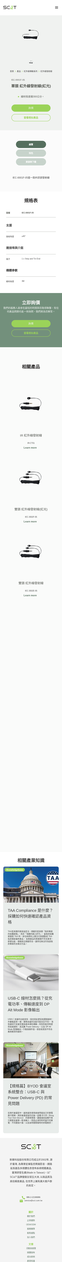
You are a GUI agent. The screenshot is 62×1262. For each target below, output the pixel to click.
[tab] (31, 144)
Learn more (30, 447)
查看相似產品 (31, 117)
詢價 (31, 108)
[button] (56, 7)
